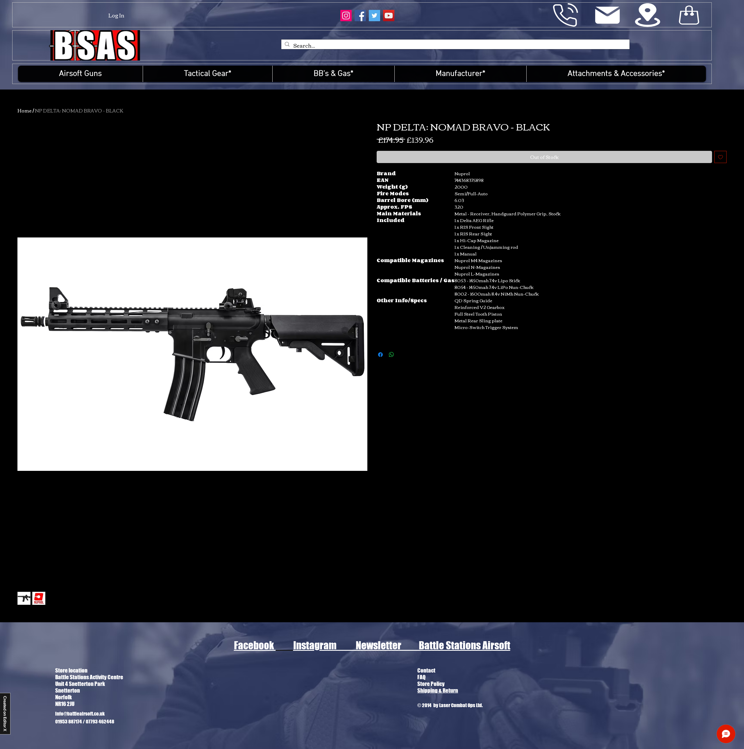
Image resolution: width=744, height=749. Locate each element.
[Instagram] (346, 15)
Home (24, 110)
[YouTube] (388, 15)
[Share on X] (402, 354)
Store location (71, 670)
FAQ (421, 677)
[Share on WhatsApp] (391, 354)
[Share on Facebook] (380, 354)
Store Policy (431, 683)
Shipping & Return (437, 690)
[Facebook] (360, 15)
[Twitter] (374, 15)
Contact (426, 670)
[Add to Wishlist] (720, 157)
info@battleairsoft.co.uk (80, 714)
